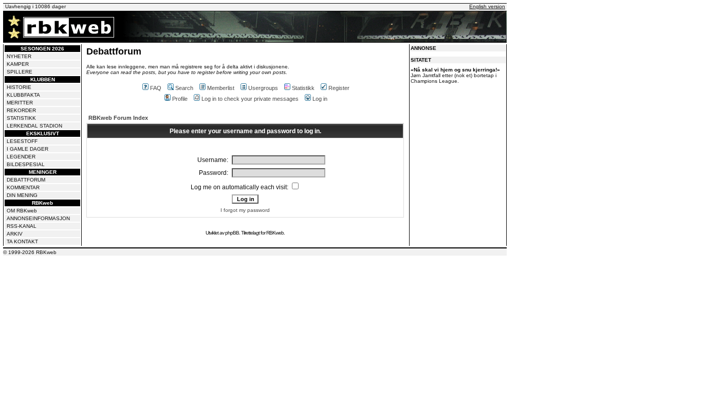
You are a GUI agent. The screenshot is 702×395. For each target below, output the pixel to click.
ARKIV (15, 234)
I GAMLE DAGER (27, 149)
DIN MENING (22, 195)
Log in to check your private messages (250, 99)
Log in (319, 99)
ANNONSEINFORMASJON (38, 218)
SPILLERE (19, 72)
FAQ (155, 88)
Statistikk (303, 88)
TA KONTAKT (22, 241)
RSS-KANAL (21, 226)
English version (487, 6)
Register (338, 88)
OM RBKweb (22, 210)
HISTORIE (19, 87)
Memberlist (220, 88)
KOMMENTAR (23, 187)
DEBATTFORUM (26, 180)
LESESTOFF (22, 141)
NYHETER (19, 56)
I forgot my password (245, 210)
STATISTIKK (21, 118)
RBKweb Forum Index (118, 118)
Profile (180, 99)
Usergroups (263, 88)
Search (184, 88)
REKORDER (21, 110)
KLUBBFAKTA (23, 95)
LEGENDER (21, 156)
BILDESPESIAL (26, 164)
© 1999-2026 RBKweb (30, 252)
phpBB (232, 233)
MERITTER (20, 102)
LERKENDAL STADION (34, 126)
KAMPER (18, 64)
